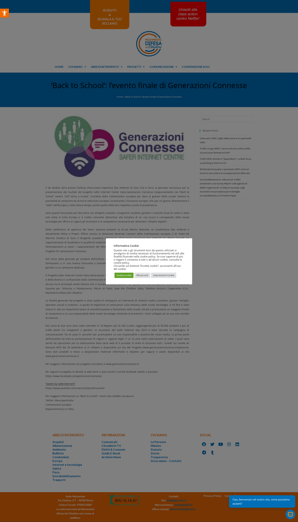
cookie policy (121, 262)
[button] (4, 13)
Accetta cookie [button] (124, 275)
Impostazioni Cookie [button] (163, 275)
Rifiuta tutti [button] (142, 275)
